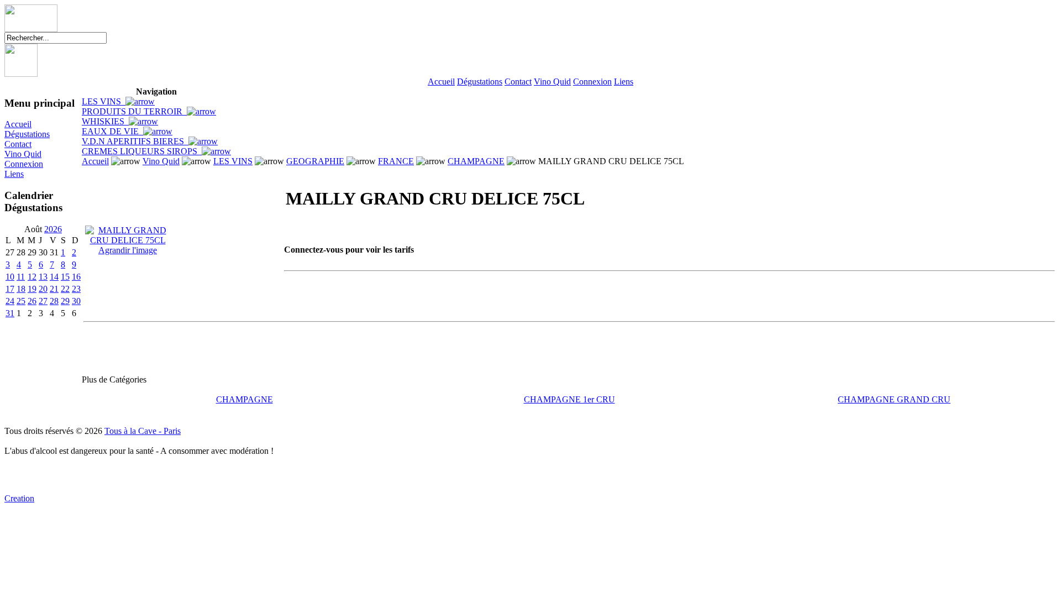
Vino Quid (552, 81)
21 (54, 289)
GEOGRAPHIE (315, 161)
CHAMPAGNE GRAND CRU (894, 399)
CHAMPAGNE (476, 161)
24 (10, 301)
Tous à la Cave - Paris (142, 431)
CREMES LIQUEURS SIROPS (142, 151)
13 (43, 276)
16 (76, 276)
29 (65, 301)
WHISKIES (105, 121)
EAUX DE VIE (112, 131)
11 (21, 276)
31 (10, 313)
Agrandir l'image (127, 250)
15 (65, 276)
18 (21, 289)
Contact (518, 81)
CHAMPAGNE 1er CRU (569, 399)
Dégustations (479, 81)
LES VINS (103, 101)
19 (32, 289)
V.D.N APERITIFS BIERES (135, 141)
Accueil (441, 81)
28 (54, 301)
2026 (53, 229)
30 (76, 301)
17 (10, 289)
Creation (19, 498)
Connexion (592, 81)
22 (65, 289)
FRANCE (396, 161)
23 (76, 289)
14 (54, 276)
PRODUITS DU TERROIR (134, 111)
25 (21, 301)
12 (32, 276)
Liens (623, 81)
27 (43, 301)
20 (43, 289)
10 (10, 276)
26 (32, 301)
